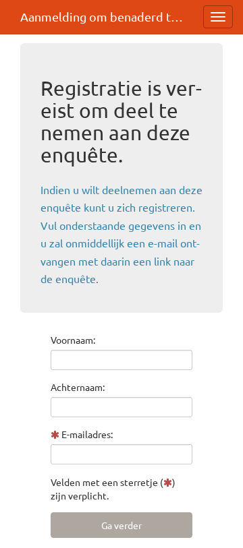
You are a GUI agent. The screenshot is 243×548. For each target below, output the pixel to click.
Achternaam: (78, 387)
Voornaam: (73, 340)
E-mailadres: (86, 434)
